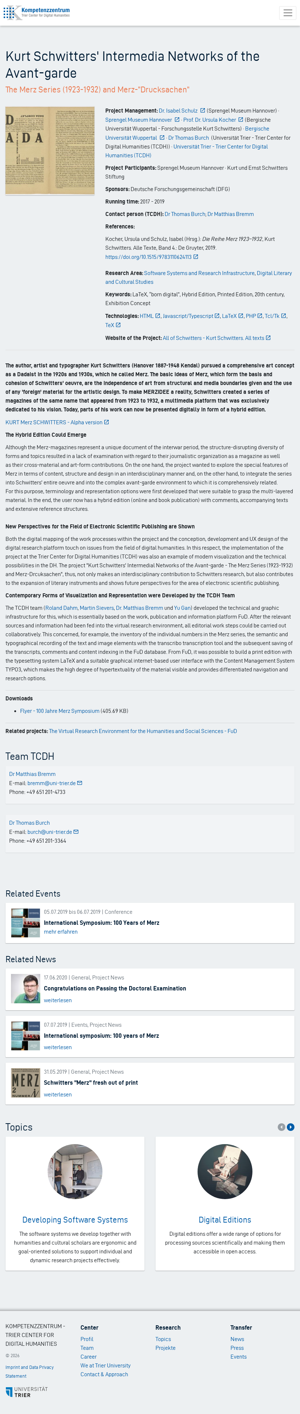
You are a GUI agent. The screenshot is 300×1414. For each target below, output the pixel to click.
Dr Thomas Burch (185, 214)
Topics (163, 1339)
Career (88, 1356)
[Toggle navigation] (287, 13)
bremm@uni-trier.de (51, 783)
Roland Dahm (61, 608)
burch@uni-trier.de (49, 832)
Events (238, 1356)
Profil (86, 1339)
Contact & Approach (104, 1374)
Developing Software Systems (75, 1219)
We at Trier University (105, 1365)
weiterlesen (58, 1000)
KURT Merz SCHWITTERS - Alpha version (53, 422)
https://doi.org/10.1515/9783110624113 (148, 257)
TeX (109, 325)
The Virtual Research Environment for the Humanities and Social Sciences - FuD (143, 731)
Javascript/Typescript (188, 316)
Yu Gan (182, 608)
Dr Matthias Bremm (230, 214)
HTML (147, 316)
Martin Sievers (97, 608)
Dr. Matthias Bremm (139, 608)
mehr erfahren (61, 931)
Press (237, 1348)
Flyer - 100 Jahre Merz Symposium (60, 711)
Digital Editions (225, 1219)
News (237, 1339)
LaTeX (229, 316)
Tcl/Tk (272, 316)
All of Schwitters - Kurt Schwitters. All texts (213, 338)
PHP (251, 316)
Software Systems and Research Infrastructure (199, 273)
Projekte (165, 1348)
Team (87, 1348)
